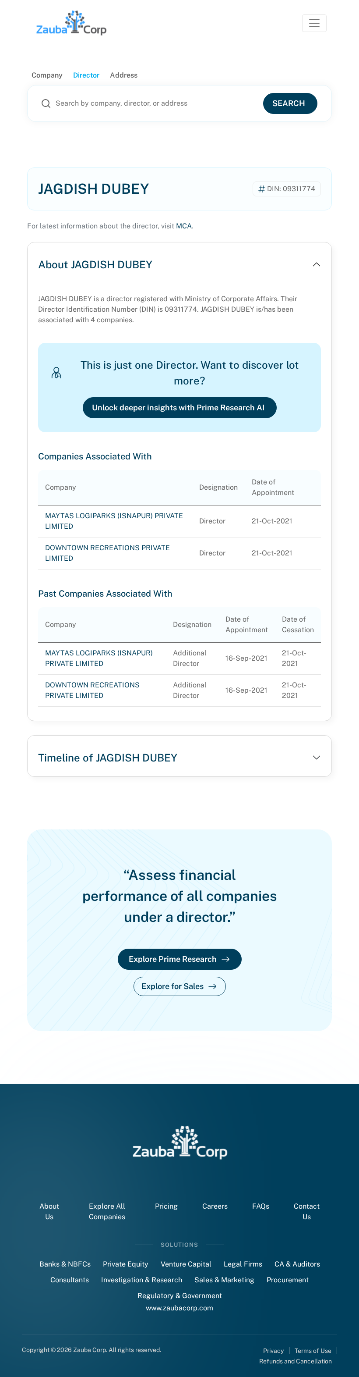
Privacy (273, 1350)
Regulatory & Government (179, 1296)
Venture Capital (186, 1264)
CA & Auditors (297, 1264)
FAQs (260, 1206)
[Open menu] (314, 23)
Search (288, 103)
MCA (184, 226)
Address (123, 75)
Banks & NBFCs (65, 1264)
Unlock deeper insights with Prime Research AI (178, 407)
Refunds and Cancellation (295, 1361)
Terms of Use (313, 1350)
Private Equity (125, 1264)
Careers (215, 1206)
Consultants (69, 1280)
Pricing (166, 1206)
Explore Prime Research (173, 959)
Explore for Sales (172, 986)
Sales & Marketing (224, 1280)
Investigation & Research (141, 1280)
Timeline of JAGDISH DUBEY (107, 757)
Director (86, 75)
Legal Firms (243, 1264)
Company (47, 75)
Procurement (288, 1280)
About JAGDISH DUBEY (95, 264)
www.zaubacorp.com (179, 1308)
